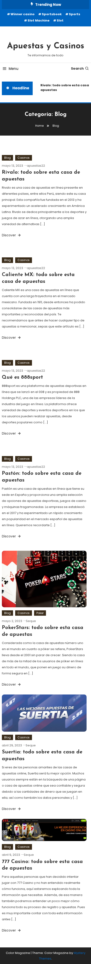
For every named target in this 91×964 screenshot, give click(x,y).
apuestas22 (36, 165)
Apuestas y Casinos (45, 46)
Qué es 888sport (22, 377)
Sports (74, 14)
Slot (60, 20)
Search (77, 68)
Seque (31, 621)
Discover (9, 235)
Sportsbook (52, 14)
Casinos (24, 158)
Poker (40, 613)
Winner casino (22, 14)
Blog (7, 158)
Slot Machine (38, 20)
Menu (13, 68)
